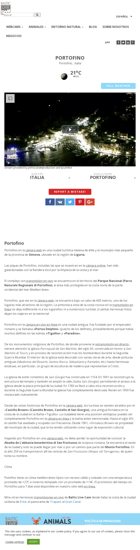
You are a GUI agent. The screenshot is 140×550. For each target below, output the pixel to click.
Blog (93, 27)
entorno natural (66, 27)
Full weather (118, 85)
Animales (36, 27)
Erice (23, 502)
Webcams (13, 27)
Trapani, (55, 502)
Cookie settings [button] (14, 541)
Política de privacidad (103, 521)
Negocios (14, 36)
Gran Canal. (73, 502)
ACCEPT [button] (33, 541)
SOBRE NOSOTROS (115, 27)
